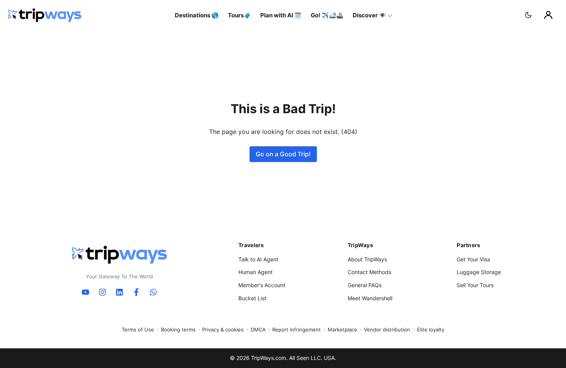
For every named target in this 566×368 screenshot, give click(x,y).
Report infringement (296, 329)
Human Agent (255, 272)
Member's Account (261, 285)
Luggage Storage (479, 272)
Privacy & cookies (223, 329)
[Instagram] (102, 292)
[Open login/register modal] (548, 15)
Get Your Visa (473, 259)
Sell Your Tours (475, 285)
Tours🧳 (239, 15)
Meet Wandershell (370, 298)
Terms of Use (138, 329)
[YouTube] (85, 292)
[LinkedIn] (119, 292)
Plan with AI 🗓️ (280, 15)
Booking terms (178, 329)
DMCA (258, 329)
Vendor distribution (387, 329)
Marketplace (342, 329)
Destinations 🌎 (197, 15)
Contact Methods (369, 272)
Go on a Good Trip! (283, 154)
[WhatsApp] (153, 292)
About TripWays (367, 259)
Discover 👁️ (369, 15)
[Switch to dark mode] (528, 15)
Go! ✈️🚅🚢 (327, 15)
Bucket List (252, 298)
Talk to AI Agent (258, 259)
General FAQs (365, 285)
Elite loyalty (430, 329)
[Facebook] (136, 292)
